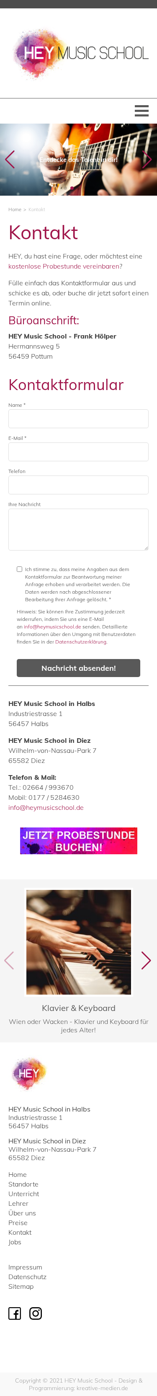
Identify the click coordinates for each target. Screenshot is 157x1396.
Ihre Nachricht (24, 504)
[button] (65, 188)
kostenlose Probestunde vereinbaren (63, 266)
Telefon (17, 471)
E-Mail (17, 438)
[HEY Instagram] (35, 1313)
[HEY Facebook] (14, 1313)
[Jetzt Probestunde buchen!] (78, 840)
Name (17, 405)
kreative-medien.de (102, 1388)
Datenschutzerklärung (80, 642)
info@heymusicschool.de (52, 626)
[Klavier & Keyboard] (78, 961)
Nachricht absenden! (78, 668)
